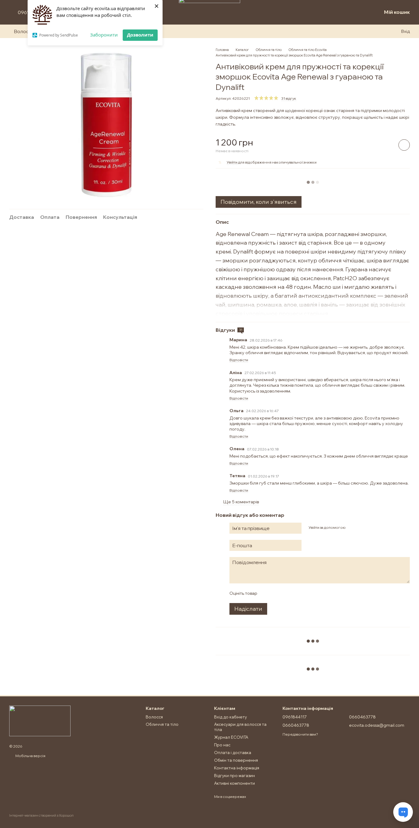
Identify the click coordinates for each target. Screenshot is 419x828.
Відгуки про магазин (234, 775)
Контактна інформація (236, 767)
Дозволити (140, 35)
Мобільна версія (30, 755)
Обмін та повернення (236, 760)
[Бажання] (364, 12)
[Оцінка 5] (306, 593)
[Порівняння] (351, 12)
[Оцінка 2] (277, 593)
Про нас (222, 744)
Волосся (24, 31)
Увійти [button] (232, 162)
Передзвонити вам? (300, 734)
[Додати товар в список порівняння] (386, 144)
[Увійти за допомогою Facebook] (352, 527)
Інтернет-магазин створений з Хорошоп (41, 815)
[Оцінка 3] (287, 593)
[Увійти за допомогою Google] (362, 527)
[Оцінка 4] (297, 593)
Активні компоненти (234, 783)
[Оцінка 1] (267, 593)
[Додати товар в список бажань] (404, 145)
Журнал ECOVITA (231, 737)
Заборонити (104, 35)
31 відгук (288, 98)
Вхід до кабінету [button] (230, 716)
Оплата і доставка (232, 752)
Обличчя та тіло (162, 724)
